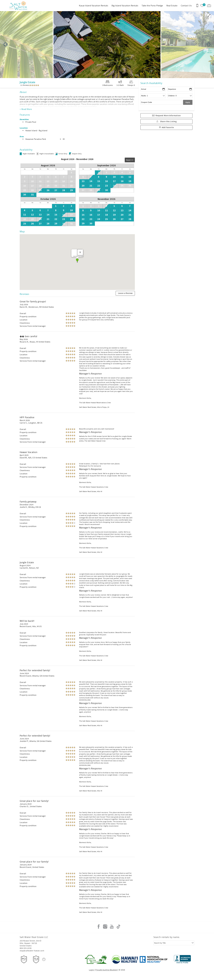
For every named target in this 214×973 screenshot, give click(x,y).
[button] (77, 260)
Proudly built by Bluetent (106, 970)
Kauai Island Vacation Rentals (93, 5)
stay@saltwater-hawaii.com (32, 950)
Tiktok (118, 926)
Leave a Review (125, 293)
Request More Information (168, 115)
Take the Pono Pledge (152, 5)
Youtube (111, 926)
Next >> (129, 160)
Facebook (98, 926)
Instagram (105, 926)
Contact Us (186, 5)
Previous (5, 44)
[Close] (80, 252)
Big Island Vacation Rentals (125, 5)
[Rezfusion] (44, 959)
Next (208, 44)
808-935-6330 (26, 948)
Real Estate (171, 5)
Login (91, 970)
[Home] (18, 5)
